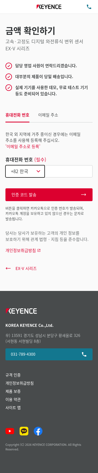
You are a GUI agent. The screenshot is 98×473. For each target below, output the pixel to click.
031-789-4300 (23, 354)
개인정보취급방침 (19, 383)
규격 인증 (13, 374)
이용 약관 (13, 399)
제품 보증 (13, 391)
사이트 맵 (13, 407)
